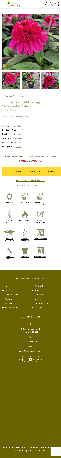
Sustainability (11, 307)
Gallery (8, 299)
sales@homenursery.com (30, 351)
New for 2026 (11, 295)
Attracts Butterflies (40, 221)
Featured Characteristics (30, 180)
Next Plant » (26, 96)
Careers (38, 299)
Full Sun (9, 202)
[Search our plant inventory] (47, 4)
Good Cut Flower (10, 257)
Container (25, 257)
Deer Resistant (40, 239)
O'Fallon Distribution (30, 161)
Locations (39, 295)
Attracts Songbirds (25, 239)
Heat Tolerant (25, 220)
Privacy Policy (41, 303)
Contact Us (40, 307)
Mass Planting (40, 257)
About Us (39, 286)
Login (7, 286)
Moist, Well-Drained (40, 203)
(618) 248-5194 (30, 341)
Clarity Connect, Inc (37, 450)
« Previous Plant (9, 96)
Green (18, 146)
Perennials (16, 126)
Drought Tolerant (9, 221)
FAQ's (38, 290)
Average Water (24, 202)
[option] (30, 42)
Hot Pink (19, 142)
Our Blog (9, 303)
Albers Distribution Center (41, 156)
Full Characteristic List (30, 185)
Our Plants (10, 290)
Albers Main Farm (14, 156)
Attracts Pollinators (9, 239)
